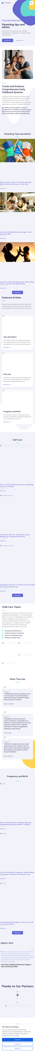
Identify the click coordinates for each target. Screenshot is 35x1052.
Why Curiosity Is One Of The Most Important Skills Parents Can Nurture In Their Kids (16, 183)
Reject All (17, 1048)
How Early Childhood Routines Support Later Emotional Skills (16, 965)
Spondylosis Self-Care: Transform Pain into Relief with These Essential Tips (17, 586)
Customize (17, 1044)
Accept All (18, 1039)
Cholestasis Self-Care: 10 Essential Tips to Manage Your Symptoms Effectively (15, 535)
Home (17, 1024)
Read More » (3, 188)
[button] (33, 948)
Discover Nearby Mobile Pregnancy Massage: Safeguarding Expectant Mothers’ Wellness (15, 823)
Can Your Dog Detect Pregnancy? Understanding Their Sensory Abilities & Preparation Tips (17, 873)
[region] (17, 1038)
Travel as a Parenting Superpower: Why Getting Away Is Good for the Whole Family (17, 283)
